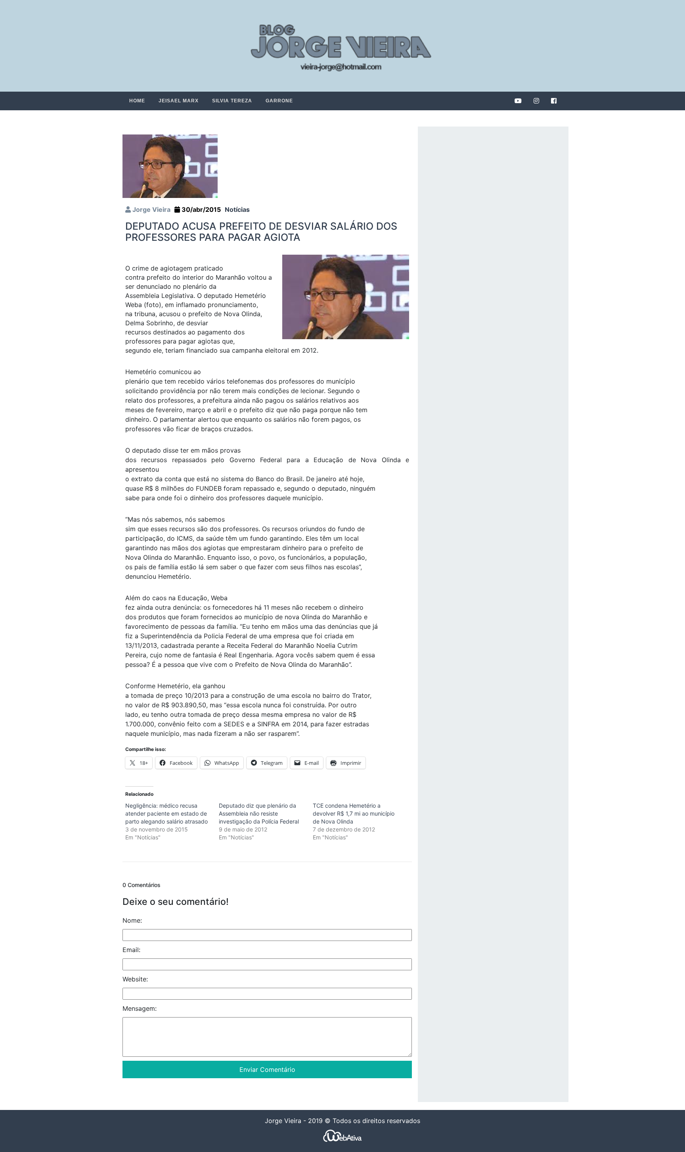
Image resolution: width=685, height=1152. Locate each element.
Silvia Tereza (232, 101)
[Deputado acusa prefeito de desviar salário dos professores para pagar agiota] (170, 166)
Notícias (237, 209)
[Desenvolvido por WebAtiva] (342, 1135)
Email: (131, 950)
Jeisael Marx (179, 101)
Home (137, 101)
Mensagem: (139, 1008)
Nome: (132, 920)
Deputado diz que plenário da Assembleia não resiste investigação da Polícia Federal (259, 813)
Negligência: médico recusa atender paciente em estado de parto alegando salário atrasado (166, 813)
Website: (135, 979)
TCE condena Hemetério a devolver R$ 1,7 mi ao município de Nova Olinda (353, 813)
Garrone (279, 101)
